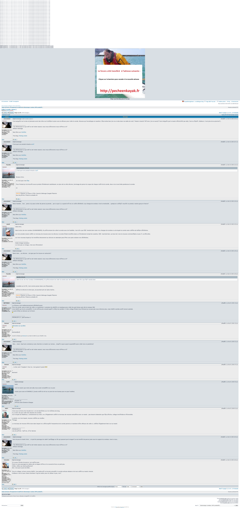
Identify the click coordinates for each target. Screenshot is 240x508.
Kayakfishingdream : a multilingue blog (194, 101)
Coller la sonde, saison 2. (9, 109)
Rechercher (235, 101)
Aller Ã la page (222, 112)
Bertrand (8, 110)
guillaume (11, 110)
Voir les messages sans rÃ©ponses (7, 105)
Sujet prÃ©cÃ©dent (226, 114)
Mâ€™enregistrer (14, 101)
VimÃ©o (23, 132)
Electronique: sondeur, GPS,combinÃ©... (33, 107)
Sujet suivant (235, 114)
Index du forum (5, 107)
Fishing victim (23, 135)
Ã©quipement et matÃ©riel (16, 107)
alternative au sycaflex (19, 325)
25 (233, 112)
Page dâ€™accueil (211, 101)
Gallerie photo (222, 101)
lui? (33, 144)
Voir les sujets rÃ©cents (16, 105)
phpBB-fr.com (122, 507)
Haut (3, 139)
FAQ (229, 101)
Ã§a (28, 180)
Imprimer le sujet (6, 114)
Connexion (5, 101)
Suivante (236, 112)
